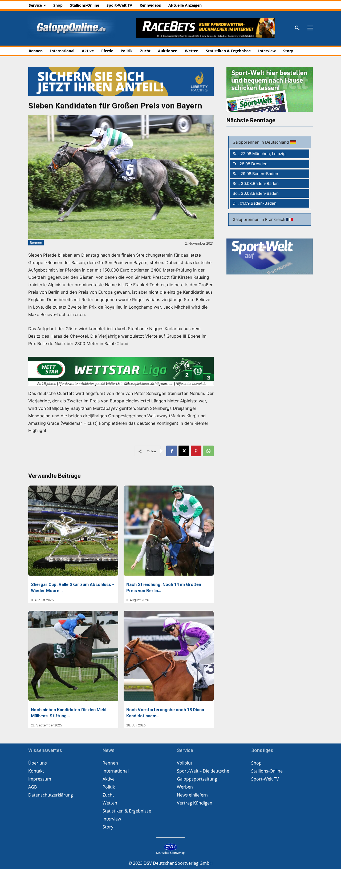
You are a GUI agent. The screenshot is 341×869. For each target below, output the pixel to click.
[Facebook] (171, 451)
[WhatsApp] (208, 451)
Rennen (36, 242)
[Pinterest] (196, 451)
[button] (297, 28)
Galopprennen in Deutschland (261, 142)
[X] (183, 451)
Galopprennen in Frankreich (259, 219)
